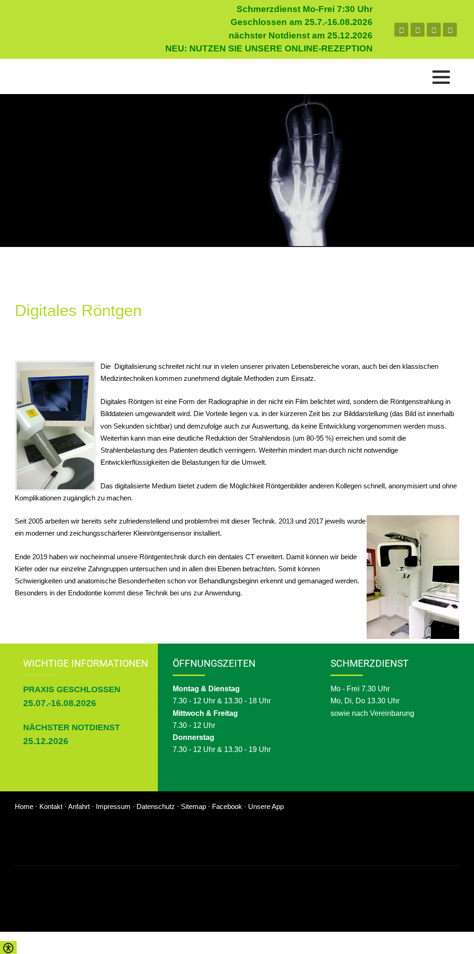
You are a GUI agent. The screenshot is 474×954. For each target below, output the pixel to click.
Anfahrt (80, 806)
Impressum (114, 806)
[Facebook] (401, 30)
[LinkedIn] (450, 30)
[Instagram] (434, 30)
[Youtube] (417, 30)
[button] (441, 77)
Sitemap (194, 806)
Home (25, 806)
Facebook (227, 806)
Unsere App (266, 806)
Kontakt (51, 806)
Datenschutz (157, 806)
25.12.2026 (46, 741)
